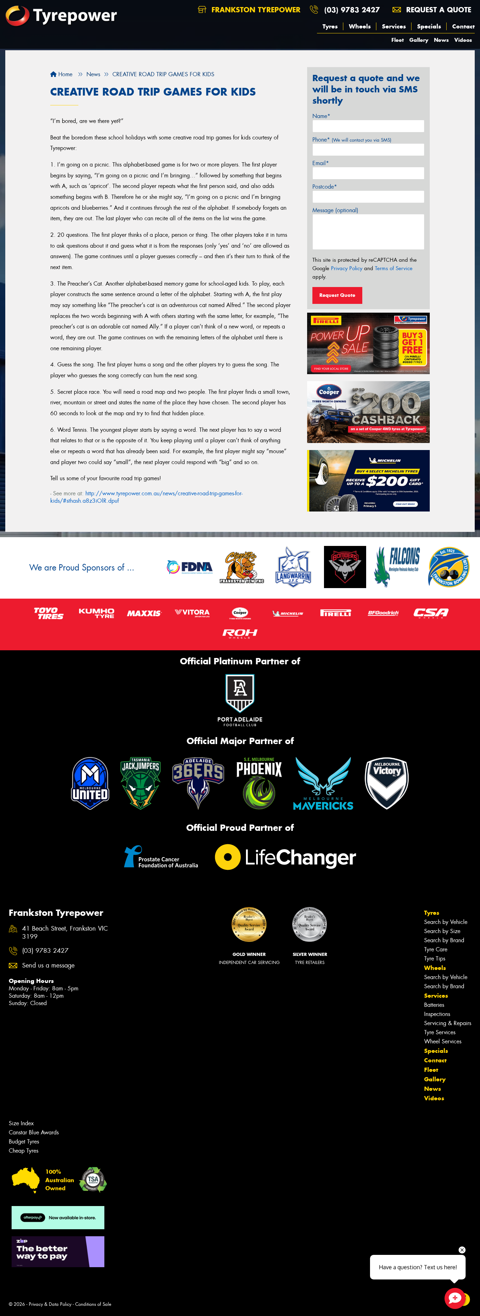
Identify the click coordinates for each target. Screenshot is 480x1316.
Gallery (418, 40)
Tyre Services (439, 1032)
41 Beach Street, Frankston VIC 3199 (65, 933)
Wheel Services (442, 1041)
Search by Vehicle (445, 922)
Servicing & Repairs (447, 1023)
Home (64, 74)
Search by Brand (444, 940)
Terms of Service (394, 268)
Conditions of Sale (93, 1304)
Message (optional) (335, 210)
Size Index (21, 1123)
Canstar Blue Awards (34, 1132)
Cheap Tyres (23, 1150)
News (441, 40)
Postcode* (324, 186)
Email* (320, 163)
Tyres (330, 26)
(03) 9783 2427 (352, 9)
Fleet (397, 40)
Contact (463, 26)
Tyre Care (435, 949)
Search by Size (442, 931)
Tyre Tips (434, 958)
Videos (463, 40)
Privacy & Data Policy (50, 1304)
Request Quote (337, 295)
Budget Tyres (24, 1141)
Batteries (434, 1005)
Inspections (437, 1014)
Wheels (360, 26)
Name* (321, 116)
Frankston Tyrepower (254, 9)
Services (394, 26)
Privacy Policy (346, 268)
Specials (429, 26)
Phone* (351, 139)
